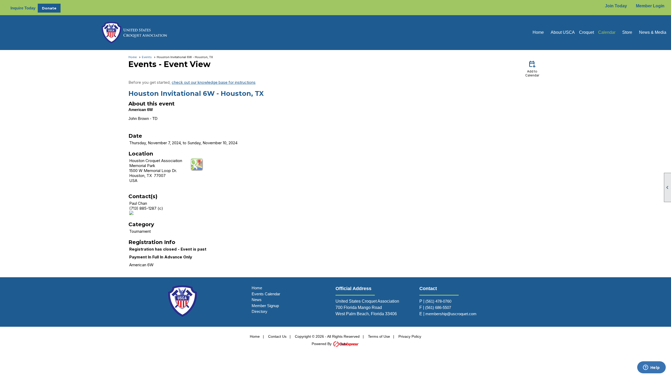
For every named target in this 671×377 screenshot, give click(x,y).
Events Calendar (266, 294)
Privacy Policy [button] (409, 336)
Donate (49, 8)
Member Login (650, 6)
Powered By (322, 344)
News (257, 299)
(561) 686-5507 (438, 307)
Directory (259, 311)
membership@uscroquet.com (451, 314)
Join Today (616, 6)
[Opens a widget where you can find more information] (651, 367)
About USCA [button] (563, 32)
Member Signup (265, 305)
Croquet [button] (586, 32)
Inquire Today (22, 8)
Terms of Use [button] (379, 336)
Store (627, 32)
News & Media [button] (652, 32)
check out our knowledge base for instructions (214, 82)
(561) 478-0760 (438, 301)
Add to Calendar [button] (532, 68)
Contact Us (277, 336)
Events (147, 57)
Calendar (606, 32)
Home (538, 32)
